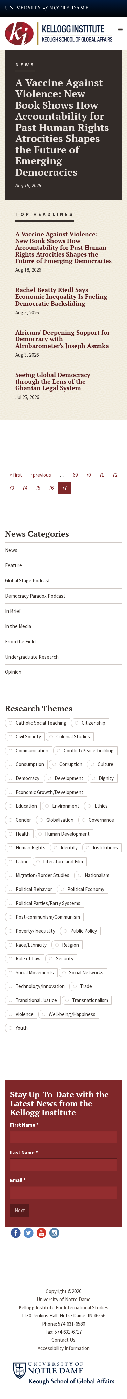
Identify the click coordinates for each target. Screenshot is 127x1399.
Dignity (106, 778)
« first (15, 475)
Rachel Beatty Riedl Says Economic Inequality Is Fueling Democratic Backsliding (61, 296)
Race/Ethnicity (31, 944)
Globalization (59, 820)
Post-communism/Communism (48, 917)
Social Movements (35, 972)
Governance (101, 820)
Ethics (101, 806)
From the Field (20, 641)
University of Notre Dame (64, 1299)
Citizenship (93, 722)
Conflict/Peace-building (89, 750)
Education (26, 806)
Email (18, 1180)
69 (75, 475)
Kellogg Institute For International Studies (63, 1307)
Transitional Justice (36, 1000)
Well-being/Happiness (72, 1014)
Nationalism (97, 875)
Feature (13, 565)
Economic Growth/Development (49, 792)
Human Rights (30, 847)
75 (38, 488)
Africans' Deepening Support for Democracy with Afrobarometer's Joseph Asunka (62, 339)
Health (23, 833)
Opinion (13, 672)
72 (114, 475)
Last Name (24, 1152)
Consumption (30, 764)
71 (101, 475)
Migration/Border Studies (42, 875)
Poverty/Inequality (35, 931)
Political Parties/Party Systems (48, 903)
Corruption (70, 764)
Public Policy (83, 931)
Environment (65, 806)
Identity (69, 847)
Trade (86, 986)
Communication (32, 750)
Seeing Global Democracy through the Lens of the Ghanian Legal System (52, 381)
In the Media (18, 626)
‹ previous (40, 475)
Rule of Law (28, 958)
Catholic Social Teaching (41, 722)
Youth (22, 1028)
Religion (70, 944)
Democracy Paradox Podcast (35, 596)
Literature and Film (63, 861)
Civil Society (28, 736)
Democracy (27, 778)
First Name (24, 1125)
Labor (22, 861)
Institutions (105, 847)
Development (69, 778)
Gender (23, 820)
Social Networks (86, 972)
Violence (25, 1014)
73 (11, 488)
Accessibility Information (64, 1348)
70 (88, 475)
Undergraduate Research (32, 656)
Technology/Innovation (40, 986)
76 (51, 488)
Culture (105, 764)
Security (64, 958)
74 (24, 488)
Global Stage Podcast (27, 580)
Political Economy (85, 889)
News (11, 550)
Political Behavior (34, 889)
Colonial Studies (73, 736)
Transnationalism (90, 1000)
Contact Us (63, 1340)
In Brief (13, 611)
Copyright (56, 1291)
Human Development (67, 833)
